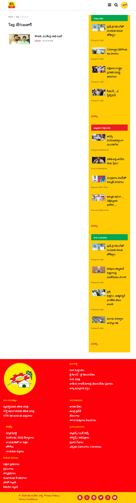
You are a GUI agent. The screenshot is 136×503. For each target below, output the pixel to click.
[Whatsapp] (87, 497)
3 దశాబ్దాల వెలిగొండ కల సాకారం (117, 51)
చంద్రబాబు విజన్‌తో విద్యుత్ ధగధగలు (116, 180)
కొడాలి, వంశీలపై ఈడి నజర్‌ (48, 36)
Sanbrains (129, 497)
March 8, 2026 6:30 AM (100, 210)
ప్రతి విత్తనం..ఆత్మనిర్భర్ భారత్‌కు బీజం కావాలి (116, 298)
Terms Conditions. (28, 499)
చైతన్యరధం (38, 40)
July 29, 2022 (48, 40)
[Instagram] (107, 497)
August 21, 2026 (98, 81)
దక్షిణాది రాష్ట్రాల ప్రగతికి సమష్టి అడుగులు (114, 72)
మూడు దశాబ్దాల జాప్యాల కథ (115, 320)
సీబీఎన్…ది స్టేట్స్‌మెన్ (113, 93)
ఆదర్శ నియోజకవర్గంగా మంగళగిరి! (115, 140)
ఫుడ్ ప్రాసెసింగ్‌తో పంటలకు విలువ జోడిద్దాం (115, 30)
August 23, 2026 (98, 59)
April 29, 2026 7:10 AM (100, 187)
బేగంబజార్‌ (25, 17)
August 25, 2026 (98, 40)
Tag (17, 17)
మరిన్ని (94, 116)
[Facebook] (94, 497)
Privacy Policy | (52, 495)
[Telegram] (80, 497)
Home (10, 17)
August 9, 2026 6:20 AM (101, 150)
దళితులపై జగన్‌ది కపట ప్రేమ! (115, 161)
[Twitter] (100, 497)
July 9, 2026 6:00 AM (100, 168)
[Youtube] (114, 497)
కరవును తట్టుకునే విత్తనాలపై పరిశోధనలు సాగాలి (116, 273)
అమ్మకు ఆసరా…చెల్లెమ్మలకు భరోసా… (115, 200)
